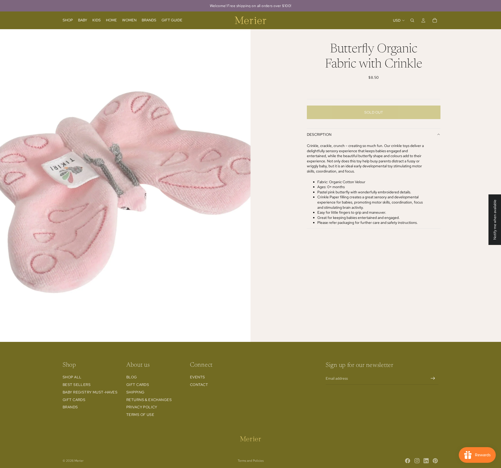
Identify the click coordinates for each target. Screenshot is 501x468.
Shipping (135, 392)
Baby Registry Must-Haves (90, 392)
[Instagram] (417, 461)
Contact (199, 384)
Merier (79, 461)
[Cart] (434, 20)
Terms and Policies (251, 461)
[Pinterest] (435, 461)
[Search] (412, 20)
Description (319, 134)
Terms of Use (140, 414)
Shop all (72, 377)
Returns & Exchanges (149, 399)
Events (197, 377)
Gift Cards (74, 399)
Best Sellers (77, 384)
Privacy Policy (141, 407)
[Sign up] (432, 378)
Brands (70, 407)
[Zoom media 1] (125, 185)
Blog (131, 377)
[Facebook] (407, 461)
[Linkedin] (426, 461)
